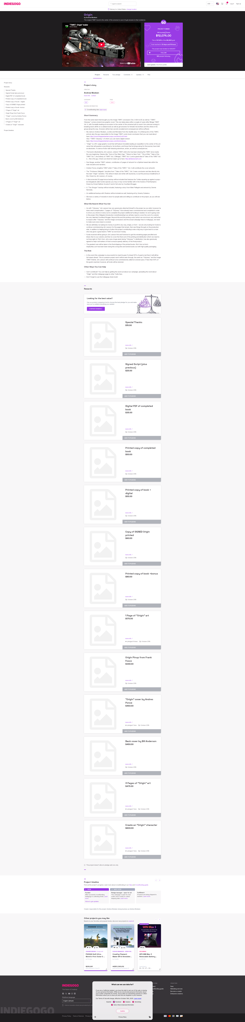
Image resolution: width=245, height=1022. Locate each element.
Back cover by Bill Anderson (15, 119)
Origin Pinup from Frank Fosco (15, 113)
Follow (163, 52)
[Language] (217, 4)
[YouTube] (69, 994)
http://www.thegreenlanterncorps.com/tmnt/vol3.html (108, 136)
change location (131, 9)
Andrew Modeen (91, 17)
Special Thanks (11, 90)
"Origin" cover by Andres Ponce (16, 116)
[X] (66, 994)
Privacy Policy (66, 1016)
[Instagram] (72, 994)
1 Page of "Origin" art (12, 110)
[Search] (111, 3)
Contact (153, 986)
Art (86, 102)
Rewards (7, 87)
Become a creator (176, 991)
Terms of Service (78, 1016)
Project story (8, 83)
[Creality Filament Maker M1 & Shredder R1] (122, 936)
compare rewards (95, 309)
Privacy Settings (90, 1016)
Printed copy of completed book (16, 99)
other (112, 102)
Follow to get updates (92, 901)
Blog (152, 991)
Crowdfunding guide (141, 885)
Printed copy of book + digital (15, 101)
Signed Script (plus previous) (15, 93)
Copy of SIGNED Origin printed (15, 104)
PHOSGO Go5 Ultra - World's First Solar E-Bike (94, 956)
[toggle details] (107, 970)
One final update (157, 65)
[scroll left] (156, 880)
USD (208, 3)
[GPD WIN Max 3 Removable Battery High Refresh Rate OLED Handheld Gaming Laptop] (149, 936)
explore (131, 921)
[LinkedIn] (75, 994)
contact (93, 95)
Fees (172, 986)
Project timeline (9, 130)
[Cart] (222, 3)
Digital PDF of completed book (15, 96)
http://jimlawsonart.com (133, 159)
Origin (88, 15)
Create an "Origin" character (15, 124)
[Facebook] (63, 994)
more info (87, 95)
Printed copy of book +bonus (15, 107)
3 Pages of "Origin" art (13, 122)
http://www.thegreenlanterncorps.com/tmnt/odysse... (108, 141)
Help (130, 885)
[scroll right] (159, 880)
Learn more (124, 898)
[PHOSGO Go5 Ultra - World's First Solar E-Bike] (95, 936)
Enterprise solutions (176, 993)
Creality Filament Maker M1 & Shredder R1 (121, 956)
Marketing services (176, 989)
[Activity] (226, 3)
